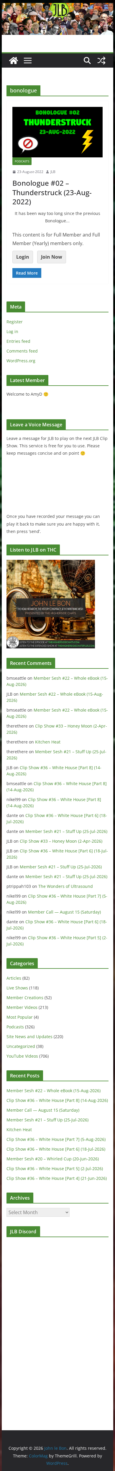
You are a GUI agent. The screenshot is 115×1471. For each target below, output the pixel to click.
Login (22, 257)
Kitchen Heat (47, 742)
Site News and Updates (29, 1036)
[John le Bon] (57, 7)
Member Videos (21, 1007)
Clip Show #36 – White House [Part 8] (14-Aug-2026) (57, 1100)
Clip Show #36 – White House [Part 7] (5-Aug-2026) (56, 1139)
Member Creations (24, 997)
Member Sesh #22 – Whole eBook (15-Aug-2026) (53, 1090)
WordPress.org (20, 360)
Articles (13, 978)
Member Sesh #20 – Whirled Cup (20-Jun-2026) (52, 1159)
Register (14, 321)
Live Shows (17, 988)
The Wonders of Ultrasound (65, 886)
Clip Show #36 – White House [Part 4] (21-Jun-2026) (56, 1178)
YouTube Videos (22, 1056)
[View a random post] (101, 60)
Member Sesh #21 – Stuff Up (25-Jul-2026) (66, 831)
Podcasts (22, 161)
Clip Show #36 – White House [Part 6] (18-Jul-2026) (55, 1149)
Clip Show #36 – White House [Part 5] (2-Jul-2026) (54, 1168)
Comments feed (22, 351)
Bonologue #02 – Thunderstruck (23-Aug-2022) (52, 192)
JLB (52, 171)
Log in (12, 331)
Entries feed (18, 341)
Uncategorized (20, 1046)
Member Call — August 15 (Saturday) (64, 912)
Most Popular (19, 1017)
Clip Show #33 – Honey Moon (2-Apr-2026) (61, 841)
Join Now (51, 257)
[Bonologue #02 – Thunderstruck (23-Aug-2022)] (57, 132)
